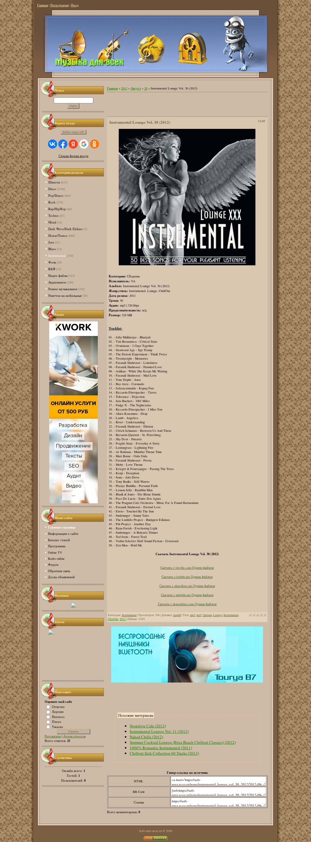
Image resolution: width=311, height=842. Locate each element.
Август (136, 88)
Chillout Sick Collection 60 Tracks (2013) (164, 753)
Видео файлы (57, 275)
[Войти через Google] (84, 144)
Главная (42, 5)
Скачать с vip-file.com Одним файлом (187, 567)
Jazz (51, 242)
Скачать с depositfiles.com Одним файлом (187, 604)
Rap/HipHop (57, 208)
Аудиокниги (57, 282)
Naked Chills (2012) (146, 737)
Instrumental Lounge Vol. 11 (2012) (159, 731)
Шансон (54, 182)
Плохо (56, 722)
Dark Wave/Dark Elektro (65, 228)
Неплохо (58, 716)
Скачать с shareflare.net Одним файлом (187, 586)
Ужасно (57, 726)
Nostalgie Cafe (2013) (148, 726)
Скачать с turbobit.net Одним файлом (187, 595)
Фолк (52, 262)
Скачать (207, 615)
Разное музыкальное (62, 289)
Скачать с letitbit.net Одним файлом (187, 577)
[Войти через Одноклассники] (94, 144)
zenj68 (177, 615)
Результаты (53, 736)
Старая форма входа (73, 156)
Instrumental (57, 255)
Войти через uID (73, 132)
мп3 (199, 615)
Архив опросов (74, 736)
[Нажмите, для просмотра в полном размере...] (187, 264)
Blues (52, 249)
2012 (124, 88)
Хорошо (58, 711)
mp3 (192, 615)
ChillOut (113, 619)
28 (145, 88)
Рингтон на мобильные (65, 295)
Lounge (217, 615)
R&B (51, 269)
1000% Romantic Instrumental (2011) (161, 747)
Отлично (58, 706)
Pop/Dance (55, 195)
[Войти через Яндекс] (73, 144)
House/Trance (57, 235)
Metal (52, 222)
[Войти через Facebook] (62, 144)
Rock (52, 202)
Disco (52, 188)
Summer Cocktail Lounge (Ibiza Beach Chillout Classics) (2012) (183, 742)
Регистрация (59, 5)
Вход (75, 5)
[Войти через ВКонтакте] (52, 144)
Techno (53, 215)
